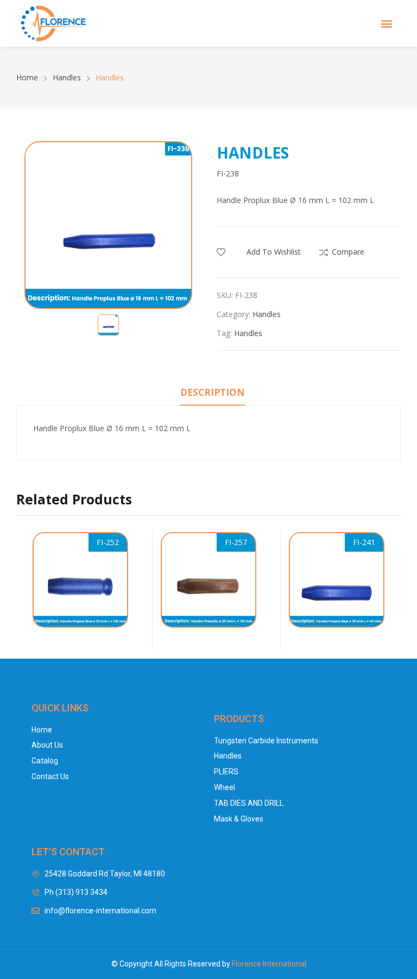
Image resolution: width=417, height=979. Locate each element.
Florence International (269, 963)
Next (392, 591)
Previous (24, 591)
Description (212, 392)
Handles (266, 314)
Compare (348, 252)
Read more (123, 633)
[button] (387, 24)
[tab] (212, 394)
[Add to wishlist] (121, 571)
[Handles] (80, 580)
